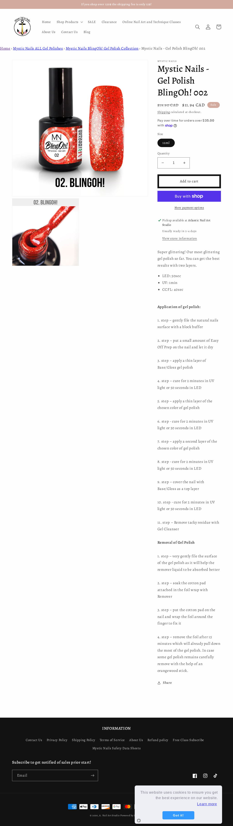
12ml (166, 142)
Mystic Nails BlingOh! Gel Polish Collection (102, 48)
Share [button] (167, 682)
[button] (69, 22)
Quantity (163, 153)
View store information (179, 238)
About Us (136, 740)
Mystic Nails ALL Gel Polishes (38, 48)
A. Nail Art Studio (109, 815)
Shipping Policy (83, 740)
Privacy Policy (57, 740)
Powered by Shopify (131, 815)
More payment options (189, 207)
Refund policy (157, 740)
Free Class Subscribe (188, 740)
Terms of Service (112, 740)
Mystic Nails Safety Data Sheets (116, 748)
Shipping (163, 112)
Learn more (207, 804)
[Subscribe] (92, 775)
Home (5, 48)
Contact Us (34, 740)
